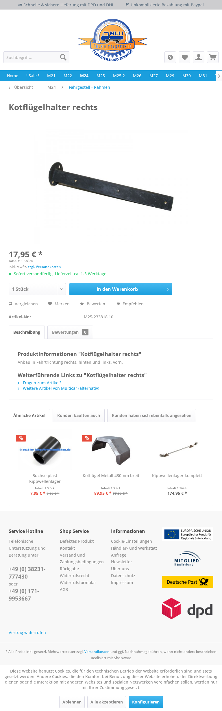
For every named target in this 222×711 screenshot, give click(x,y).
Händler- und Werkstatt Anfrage (134, 551)
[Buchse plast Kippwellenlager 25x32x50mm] (45, 449)
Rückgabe (69, 568)
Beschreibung (26, 332)
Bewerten (96, 303)
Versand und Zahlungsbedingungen (82, 558)
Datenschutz (123, 575)
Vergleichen (26, 303)
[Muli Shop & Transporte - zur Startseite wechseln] (112, 40)
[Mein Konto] (198, 57)
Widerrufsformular (78, 582)
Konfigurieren (146, 702)
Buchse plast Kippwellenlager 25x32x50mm (45, 478)
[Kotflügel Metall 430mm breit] (111, 449)
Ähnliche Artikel (29, 415)
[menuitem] (36, 57)
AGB (64, 589)
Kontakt (67, 548)
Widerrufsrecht (74, 575)
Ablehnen (72, 702)
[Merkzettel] (184, 57)
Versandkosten (97, 651)
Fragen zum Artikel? (41, 382)
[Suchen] (63, 57)
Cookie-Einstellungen (131, 541)
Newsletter (121, 561)
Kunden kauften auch (78, 415)
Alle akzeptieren (106, 702)
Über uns (120, 568)
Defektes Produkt (77, 541)
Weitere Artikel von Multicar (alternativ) (60, 388)
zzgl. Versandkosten (44, 266)
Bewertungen (69, 332)
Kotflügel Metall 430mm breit (111, 475)
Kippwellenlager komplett (177, 475)
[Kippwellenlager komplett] (177, 449)
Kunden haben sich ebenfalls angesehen (151, 415)
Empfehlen (132, 303)
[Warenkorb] (213, 57)
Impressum (122, 582)
